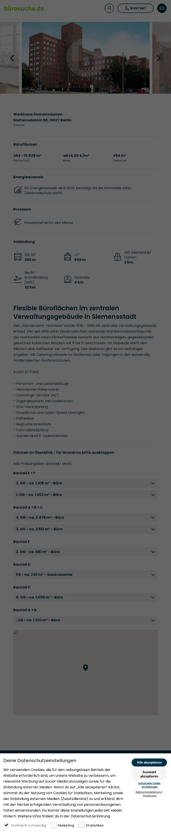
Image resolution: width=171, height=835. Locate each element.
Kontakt (138, 8)
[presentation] (12, 57)
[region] (85, 672)
